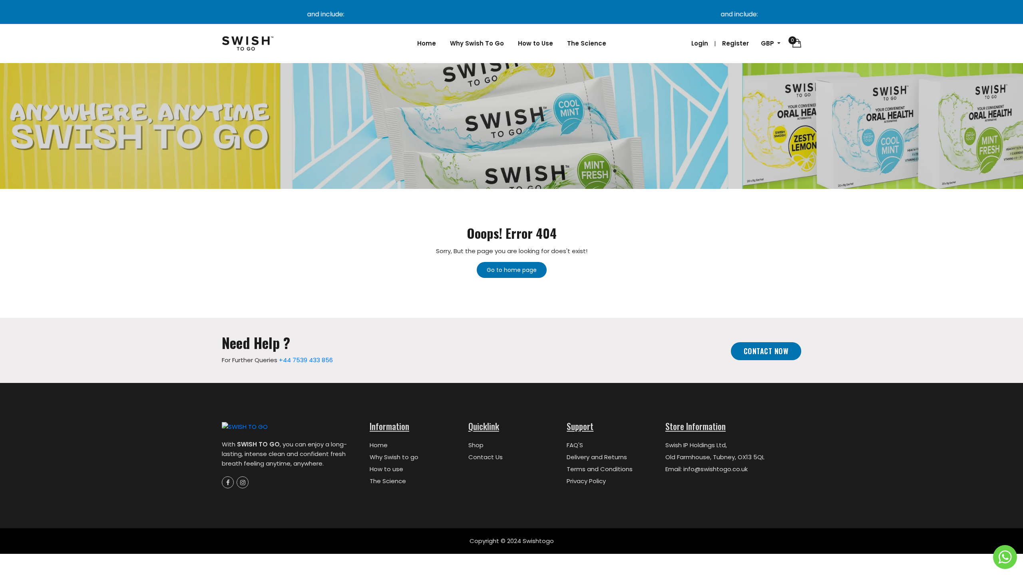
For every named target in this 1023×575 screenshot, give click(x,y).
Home (426, 43)
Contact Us (485, 457)
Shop (476, 445)
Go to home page (512, 270)
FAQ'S (575, 445)
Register (735, 43)
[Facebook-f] (228, 482)
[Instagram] (243, 482)
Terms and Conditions (600, 469)
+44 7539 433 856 (306, 360)
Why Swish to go (394, 457)
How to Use (535, 43)
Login (699, 43)
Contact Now (766, 351)
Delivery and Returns (597, 457)
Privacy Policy (586, 481)
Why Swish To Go (477, 43)
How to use (386, 469)
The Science (586, 43)
